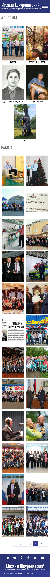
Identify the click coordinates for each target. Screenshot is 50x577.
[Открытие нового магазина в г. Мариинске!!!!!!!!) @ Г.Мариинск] (37, 330)
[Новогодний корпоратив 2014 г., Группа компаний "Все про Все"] (13, 362)
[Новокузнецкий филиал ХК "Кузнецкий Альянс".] (37, 522)
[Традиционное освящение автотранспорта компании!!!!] (13, 203)
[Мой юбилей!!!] (37, 235)
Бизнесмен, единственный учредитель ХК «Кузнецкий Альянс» (21, 8)
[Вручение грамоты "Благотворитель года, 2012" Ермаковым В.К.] (37, 394)
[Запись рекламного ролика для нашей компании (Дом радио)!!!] (13, 426)
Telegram (29, 574)
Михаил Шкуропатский (20, 4)
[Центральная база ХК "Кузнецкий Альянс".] (13, 394)
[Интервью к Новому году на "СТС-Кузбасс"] (13, 171)
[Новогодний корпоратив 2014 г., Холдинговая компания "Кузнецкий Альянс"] (13, 458)
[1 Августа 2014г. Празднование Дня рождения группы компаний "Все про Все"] (37, 362)
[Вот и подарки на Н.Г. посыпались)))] (37, 171)
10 (41, 544)
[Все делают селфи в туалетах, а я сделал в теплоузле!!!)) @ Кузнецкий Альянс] (13, 235)
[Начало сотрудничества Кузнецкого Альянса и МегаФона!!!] (37, 298)
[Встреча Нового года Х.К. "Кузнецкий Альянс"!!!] (13, 298)
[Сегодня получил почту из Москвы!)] (37, 203)
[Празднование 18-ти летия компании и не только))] (37, 490)
